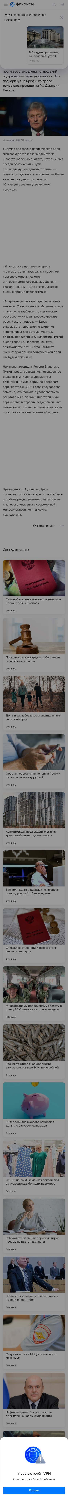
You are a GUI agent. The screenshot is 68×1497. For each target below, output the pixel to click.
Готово (34, 1490)
